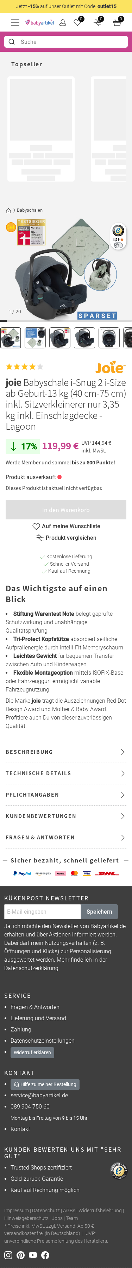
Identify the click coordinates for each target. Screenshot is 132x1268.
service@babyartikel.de (39, 1095)
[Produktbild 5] (109, 337)
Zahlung (21, 1029)
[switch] (118, 245)
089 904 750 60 (30, 1106)
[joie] (110, 367)
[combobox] (66, 42)
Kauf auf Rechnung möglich (45, 1190)
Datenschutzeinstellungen (43, 1040)
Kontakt (20, 1129)
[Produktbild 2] (35, 337)
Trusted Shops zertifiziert (41, 1167)
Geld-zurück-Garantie (37, 1178)
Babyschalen (30, 210)
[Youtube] (35, 1254)
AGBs (69, 1211)
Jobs (57, 1218)
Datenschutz (46, 1211)
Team (72, 1218)
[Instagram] (10, 1254)
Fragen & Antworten (35, 1007)
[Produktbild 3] (59, 337)
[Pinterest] (23, 1254)
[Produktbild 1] (10, 337)
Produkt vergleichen (71, 537)
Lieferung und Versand (38, 1018)
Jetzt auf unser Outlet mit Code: (66, 6)
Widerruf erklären (32, 1052)
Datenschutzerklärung (31, 968)
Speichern (99, 911)
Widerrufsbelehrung (100, 1211)
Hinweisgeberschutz (26, 1218)
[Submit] (12, 41)
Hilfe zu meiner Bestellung (47, 1084)
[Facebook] (46, 1254)
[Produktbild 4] (84, 337)
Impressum (16, 1211)
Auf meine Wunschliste (71, 526)
